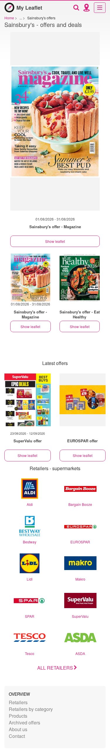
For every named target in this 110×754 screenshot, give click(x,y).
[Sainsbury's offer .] (80, 277)
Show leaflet (55, 241)
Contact (17, 736)
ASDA (80, 653)
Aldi (30, 504)
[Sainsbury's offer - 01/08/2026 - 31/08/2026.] (55, 124)
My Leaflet (29, 7)
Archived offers (24, 722)
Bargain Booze (80, 504)
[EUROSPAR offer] (83, 399)
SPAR (29, 616)
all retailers (55, 667)
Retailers (18, 702)
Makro (80, 578)
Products (18, 715)
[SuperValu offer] (27, 399)
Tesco (29, 653)
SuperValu (80, 616)
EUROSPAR (80, 541)
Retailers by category (31, 709)
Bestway (29, 541)
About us (18, 729)
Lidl (30, 578)
